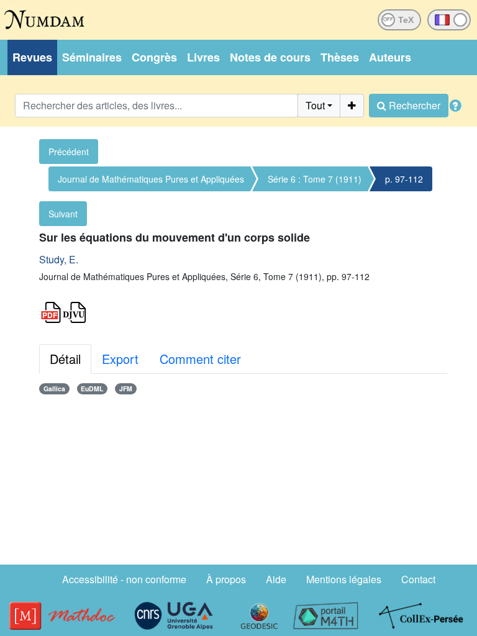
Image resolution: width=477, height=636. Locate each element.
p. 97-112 (404, 179)
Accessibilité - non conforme (124, 579)
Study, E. (58, 259)
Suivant (63, 213)
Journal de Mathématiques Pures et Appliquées (151, 179)
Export (120, 359)
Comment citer (200, 359)
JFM (125, 388)
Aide (276, 579)
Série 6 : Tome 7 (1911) (314, 179)
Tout (315, 105)
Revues (32, 57)
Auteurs (390, 57)
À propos (226, 579)
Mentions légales (343, 579)
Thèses (339, 57)
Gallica (54, 388)
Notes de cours (270, 57)
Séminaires (92, 57)
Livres (203, 57)
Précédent (68, 151)
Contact (418, 579)
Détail (65, 359)
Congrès (154, 57)
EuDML (92, 388)
